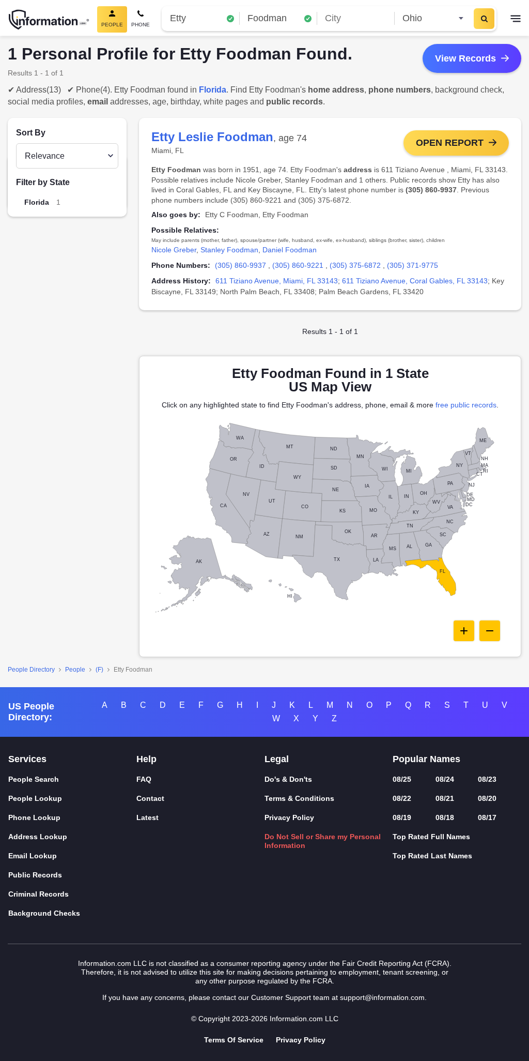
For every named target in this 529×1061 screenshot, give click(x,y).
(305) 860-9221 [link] (297, 265)
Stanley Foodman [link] (229, 250)
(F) (99, 669)
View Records (465, 58)
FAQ (143, 779)
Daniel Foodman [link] (289, 250)
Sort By (30, 132)
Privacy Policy (289, 817)
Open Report (450, 143)
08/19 (402, 817)
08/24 (444, 779)
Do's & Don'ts (288, 779)
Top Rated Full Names (431, 836)
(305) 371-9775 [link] (412, 265)
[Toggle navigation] (515, 19)
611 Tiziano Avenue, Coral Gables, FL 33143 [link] (415, 281)
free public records (465, 405)
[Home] (49, 19)
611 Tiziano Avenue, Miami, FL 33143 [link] (276, 281)
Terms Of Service (233, 1040)
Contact (150, 798)
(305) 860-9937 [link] (240, 265)
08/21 (444, 798)
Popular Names (426, 759)
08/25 (402, 779)
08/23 (487, 779)
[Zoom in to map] (464, 630)
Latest (147, 817)
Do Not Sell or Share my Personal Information (322, 841)
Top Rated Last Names (432, 856)
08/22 (402, 798)
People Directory (31, 669)
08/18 (444, 817)
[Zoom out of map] (489, 630)
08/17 (487, 817)
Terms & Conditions (299, 798)
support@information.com (382, 997)
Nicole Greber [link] (173, 250)
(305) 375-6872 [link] (355, 265)
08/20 (487, 798)
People (75, 669)
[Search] (484, 18)
